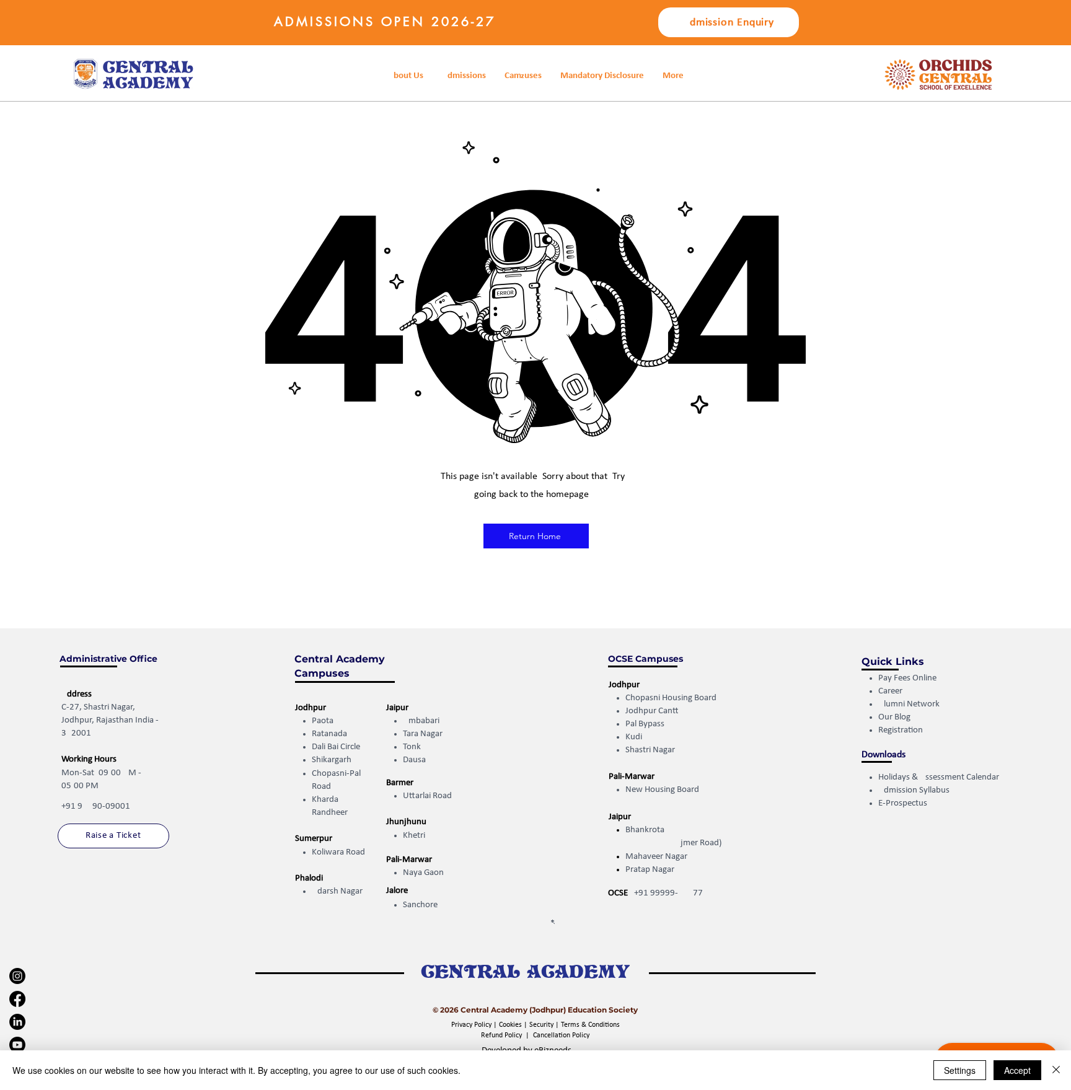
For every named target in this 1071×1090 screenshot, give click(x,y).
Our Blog (894, 717)
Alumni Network (909, 704)
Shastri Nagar (650, 750)
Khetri (414, 835)
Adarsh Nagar (337, 891)
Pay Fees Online (907, 678)
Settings (960, 1070)
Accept (1017, 1070)
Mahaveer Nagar (656, 856)
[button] (602, 76)
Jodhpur (310, 708)
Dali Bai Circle (336, 747)
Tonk (412, 747)
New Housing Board (662, 789)
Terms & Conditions (590, 1025)
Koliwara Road (338, 852)
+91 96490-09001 (95, 806)
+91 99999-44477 (668, 893)
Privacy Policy (472, 1025)
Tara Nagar (423, 734)
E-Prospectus (902, 803)
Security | (545, 1025)
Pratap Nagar (649, 869)
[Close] (1056, 1070)
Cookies (510, 1025)
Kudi (633, 737)
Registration (901, 730)
